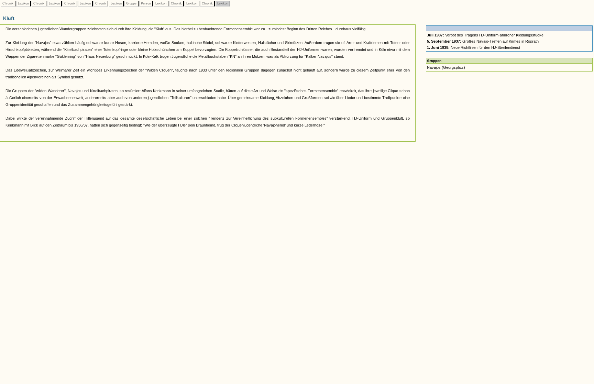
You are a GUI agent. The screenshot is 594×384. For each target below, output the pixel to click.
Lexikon (23, 3)
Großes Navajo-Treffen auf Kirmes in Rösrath (483, 41)
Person (146, 3)
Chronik (7, 3)
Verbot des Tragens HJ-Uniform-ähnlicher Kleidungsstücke (485, 35)
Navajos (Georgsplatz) (446, 67)
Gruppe (131, 3)
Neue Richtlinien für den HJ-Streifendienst (473, 47)
